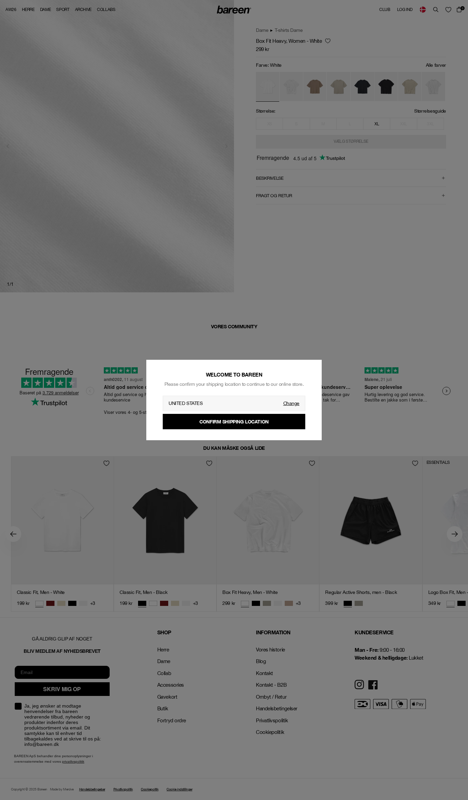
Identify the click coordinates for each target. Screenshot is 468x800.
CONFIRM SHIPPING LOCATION (234, 421)
